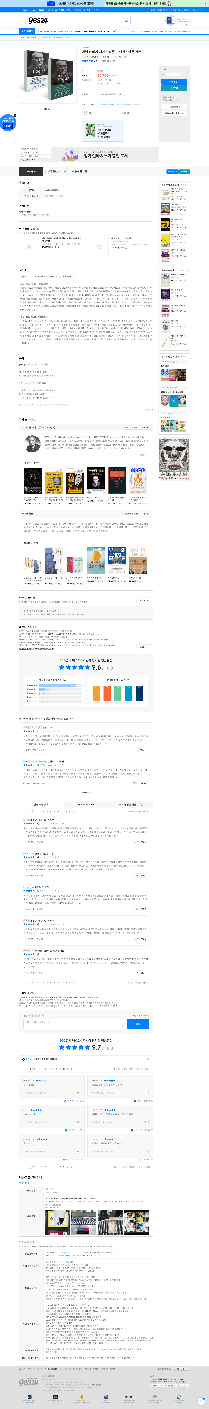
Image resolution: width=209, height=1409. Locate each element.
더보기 (183, 185)
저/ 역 (91, 57)
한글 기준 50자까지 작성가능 (37, 1022)
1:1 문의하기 (156, 1385)
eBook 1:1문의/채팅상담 (177, 1382)
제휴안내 (96, 1369)
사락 (86, 31)
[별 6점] (36, 1015)
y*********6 (138, 1130)
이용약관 (39, 1369)
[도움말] (92, 80)
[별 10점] (42, 1015)
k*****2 (42, 765)
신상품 (46, 31)
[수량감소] (167, 74)
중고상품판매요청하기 (88, 113)
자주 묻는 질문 (169, 1385)
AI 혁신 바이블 (135, 578)
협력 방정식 (175, 321)
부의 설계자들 (113, 578)
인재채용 (31, 1369)
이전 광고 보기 (186, 24)
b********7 (44, 824)
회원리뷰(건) (108, 61)
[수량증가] (179, 74)
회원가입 (159, 10)
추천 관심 (165, 366)
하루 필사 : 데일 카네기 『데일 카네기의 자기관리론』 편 (54, 499)
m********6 (70, 1159)
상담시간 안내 (182, 1385)
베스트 (39, 31)
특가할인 (168, 31)
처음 (25, 811)
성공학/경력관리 (60, 38)
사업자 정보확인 (96, 1385)
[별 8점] (39, 1015)
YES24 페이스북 (163, 1369)
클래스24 (101, 31)
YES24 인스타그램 (169, 1369)
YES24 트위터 (166, 1369)
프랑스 (103, 131)
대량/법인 (186, 31)
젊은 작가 (134, 31)
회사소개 (22, 1369)
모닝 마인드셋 (176, 290)
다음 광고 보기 (189, 24)
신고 (60, 731)
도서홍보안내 (77, 1369)
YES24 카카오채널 (159, 1369)
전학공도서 (165, 417)
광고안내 (87, 1369)
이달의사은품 (157, 31)
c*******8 (165, 413)
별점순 (146, 811)
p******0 (71, 1130)
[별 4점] (32, 1015)
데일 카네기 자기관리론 (121, 238)
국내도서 (30, 38)
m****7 (42, 857)
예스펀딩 (92, 31)
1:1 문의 (77, 1253)
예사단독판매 (145, 31)
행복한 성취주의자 (94, 578)
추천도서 (177, 31)
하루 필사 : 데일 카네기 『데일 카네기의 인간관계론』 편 (75, 499)
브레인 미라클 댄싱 (178, 275)
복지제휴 (105, 1369)
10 (66, 811)
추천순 (138, 811)
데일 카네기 (86, 57)
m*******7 (70, 1101)
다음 (69, 811)
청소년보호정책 (65, 1369)
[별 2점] (29, 1015)
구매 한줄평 (122, 1069)
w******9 (40, 731)
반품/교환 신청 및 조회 (65, 1253)
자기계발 (44, 38)
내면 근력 (174, 204)
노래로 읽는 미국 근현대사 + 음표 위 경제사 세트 (33, 580)
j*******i (43, 954)
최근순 (130, 811)
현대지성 (106, 57)
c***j (140, 1159)
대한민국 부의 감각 (178, 250)
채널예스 (78, 31)
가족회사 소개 (181, 1369)
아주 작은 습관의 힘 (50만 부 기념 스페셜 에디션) (179, 191)
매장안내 (68, 31)
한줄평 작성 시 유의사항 (147, 1016)
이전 (29, 811)
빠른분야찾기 (27, 31)
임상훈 (95, 57)
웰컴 (22, 38)
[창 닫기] (121, 122)
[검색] (126, 20)
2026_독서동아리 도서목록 (172, 392)
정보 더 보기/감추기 (99, 61)
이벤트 (53, 31)
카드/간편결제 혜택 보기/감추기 (124, 94)
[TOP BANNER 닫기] (205, 3)
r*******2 (165, 362)
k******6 (165, 388)
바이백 (60, 31)
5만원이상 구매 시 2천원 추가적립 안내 (125, 84)
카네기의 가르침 (93, 497)
